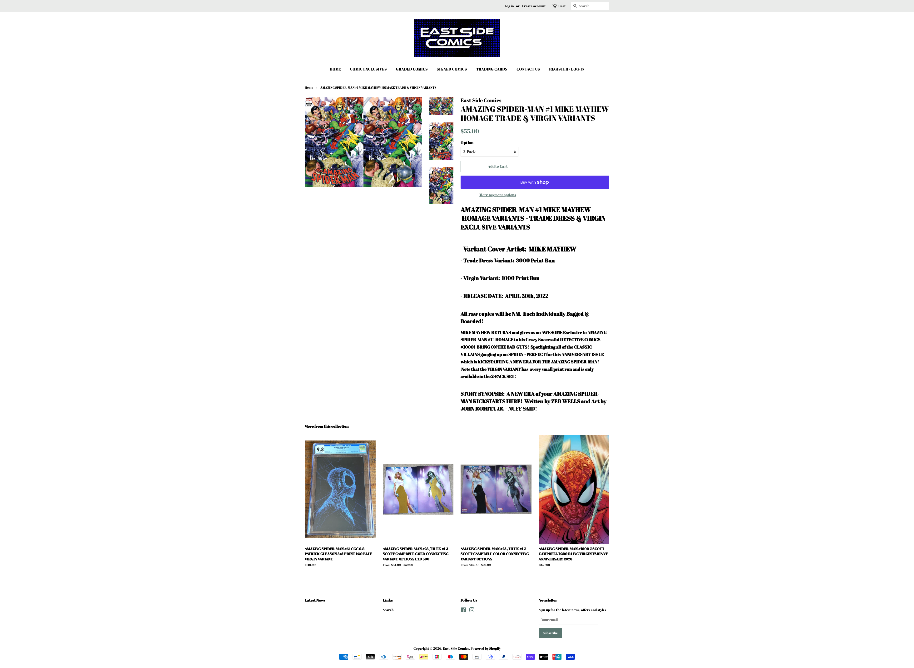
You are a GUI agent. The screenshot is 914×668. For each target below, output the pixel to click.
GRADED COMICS (412, 69)
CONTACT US (528, 69)
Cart (562, 6)
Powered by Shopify (486, 648)
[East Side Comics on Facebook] (463, 610)
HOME (335, 69)
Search (388, 609)
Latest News (315, 600)
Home (309, 88)
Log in (509, 6)
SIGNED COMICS (452, 69)
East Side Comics (456, 648)
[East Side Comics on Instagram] (471, 610)
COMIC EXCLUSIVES (368, 69)
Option (467, 142)
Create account (534, 6)
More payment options (497, 194)
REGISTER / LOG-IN (567, 69)
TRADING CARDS (491, 69)
